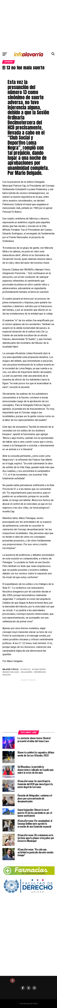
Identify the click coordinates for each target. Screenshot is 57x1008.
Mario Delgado (11, 672)
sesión (7, 675)
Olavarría (27, 672)
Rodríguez (40, 672)
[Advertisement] (28, 25)
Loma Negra (39, 669)
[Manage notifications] (12, 980)
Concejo (26, 669)
